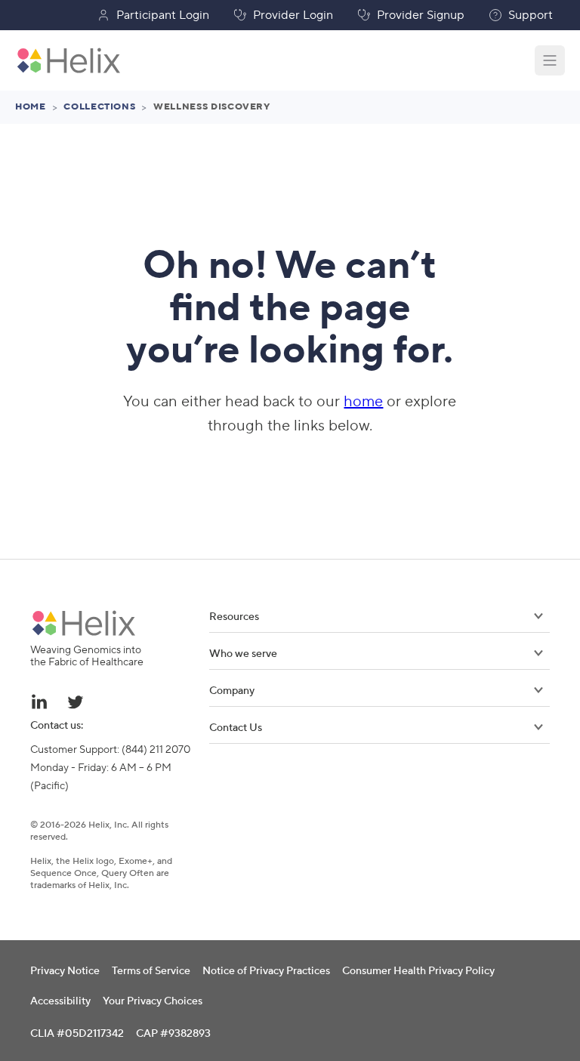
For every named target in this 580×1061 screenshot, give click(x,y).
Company (232, 691)
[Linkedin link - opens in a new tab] (39, 701)
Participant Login (162, 15)
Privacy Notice (65, 971)
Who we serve (243, 654)
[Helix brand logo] (83, 623)
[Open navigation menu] (550, 60)
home (363, 402)
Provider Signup (420, 15)
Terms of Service (151, 971)
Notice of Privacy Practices (266, 971)
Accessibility (60, 1001)
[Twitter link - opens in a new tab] (75, 701)
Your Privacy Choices (152, 1001)
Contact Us (235, 728)
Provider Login (293, 15)
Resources (234, 617)
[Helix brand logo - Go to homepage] (68, 60)
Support (530, 15)
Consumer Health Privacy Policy (418, 971)
